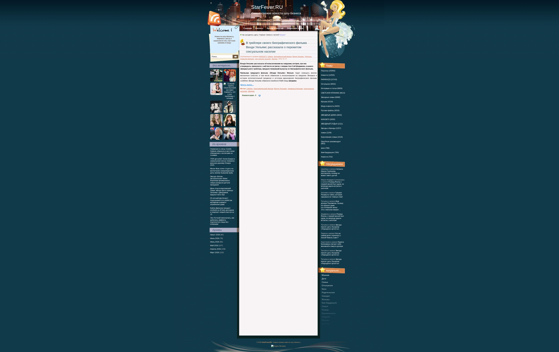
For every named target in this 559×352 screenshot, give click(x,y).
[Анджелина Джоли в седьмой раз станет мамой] (230, 126)
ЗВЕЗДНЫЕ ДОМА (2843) (331, 115)
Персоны (308, 56)
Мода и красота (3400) (330, 106)
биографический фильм (283, 56)
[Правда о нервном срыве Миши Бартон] (216, 126)
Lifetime (270, 56)
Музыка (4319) (327, 102)
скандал (326, 296)
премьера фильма (247, 59)
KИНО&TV (263, 56)
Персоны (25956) (328, 71)
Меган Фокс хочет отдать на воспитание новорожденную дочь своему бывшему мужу (222, 171)
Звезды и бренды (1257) (331, 128)
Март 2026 (214, 253)
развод (325, 310)
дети (324, 278)
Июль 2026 (214, 238)
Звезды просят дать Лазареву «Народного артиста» (331, 227)
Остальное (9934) (328, 84)
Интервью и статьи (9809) (331, 88)
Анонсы (259, 28)
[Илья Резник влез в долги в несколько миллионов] (216, 139)
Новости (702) (327, 157)
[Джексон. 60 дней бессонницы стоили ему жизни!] (230, 112)
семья (325, 306)
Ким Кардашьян (329, 303)
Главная (247, 28)
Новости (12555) (328, 75)
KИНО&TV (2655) (328, 119)
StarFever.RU (267, 7)
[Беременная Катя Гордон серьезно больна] (230, 139)
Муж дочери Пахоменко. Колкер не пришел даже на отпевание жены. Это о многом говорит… (332, 205)
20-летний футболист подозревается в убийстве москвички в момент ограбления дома (221, 201)
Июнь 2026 (214, 242)
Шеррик (274, 59)
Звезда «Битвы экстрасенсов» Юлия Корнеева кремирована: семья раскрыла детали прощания (220, 180)
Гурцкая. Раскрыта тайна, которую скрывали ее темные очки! (332, 195)
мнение (325, 275)
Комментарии (249, 95)
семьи (325, 282)
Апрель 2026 (215, 249)
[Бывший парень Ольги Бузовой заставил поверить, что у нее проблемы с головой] (230, 98)
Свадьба (326, 317)
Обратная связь (295, 28)
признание (327, 327)
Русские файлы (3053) (330, 111)
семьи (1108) (326, 133)
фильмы (326, 299)
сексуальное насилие (263, 59)
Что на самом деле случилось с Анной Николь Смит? (331, 235)
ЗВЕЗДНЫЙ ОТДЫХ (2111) (332, 124)
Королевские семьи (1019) (332, 137)
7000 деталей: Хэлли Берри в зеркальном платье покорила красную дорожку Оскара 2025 (222, 162)
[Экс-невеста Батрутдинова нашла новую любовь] (216, 112)
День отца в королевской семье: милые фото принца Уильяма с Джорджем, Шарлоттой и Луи (221, 191)
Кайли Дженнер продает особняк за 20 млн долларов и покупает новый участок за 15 (222, 211)
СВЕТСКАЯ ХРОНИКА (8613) (333, 93)
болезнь (326, 323)
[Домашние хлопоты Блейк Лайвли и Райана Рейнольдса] (216, 81)
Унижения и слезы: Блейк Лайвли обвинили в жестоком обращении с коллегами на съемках (222, 152)
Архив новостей (275, 28)
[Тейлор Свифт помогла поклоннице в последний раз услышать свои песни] (216, 94)
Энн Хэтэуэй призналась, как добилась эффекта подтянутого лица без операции (222, 221)
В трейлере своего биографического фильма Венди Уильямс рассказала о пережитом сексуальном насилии (276, 47)
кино (324, 289)
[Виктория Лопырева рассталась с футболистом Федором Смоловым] (230, 81)
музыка (325, 320)
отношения (327, 285)
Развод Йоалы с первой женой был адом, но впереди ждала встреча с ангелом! (332, 185)
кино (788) (325, 148)
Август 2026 (215, 235)
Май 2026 (214, 246)
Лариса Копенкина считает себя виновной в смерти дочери (332, 244)
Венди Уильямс (298, 56)
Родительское (328, 292)
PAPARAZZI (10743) (329, 79)
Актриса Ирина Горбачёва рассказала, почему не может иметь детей (332, 172)
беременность (329, 313)
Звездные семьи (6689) (330, 97)
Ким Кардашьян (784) (330, 152)
